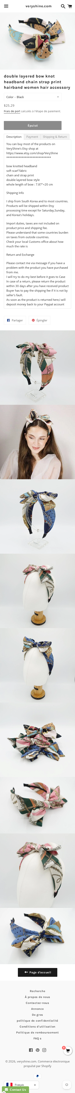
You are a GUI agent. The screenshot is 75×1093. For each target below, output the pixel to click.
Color (9, 97)
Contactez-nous (37, 1003)
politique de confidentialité (37, 1020)
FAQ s (37, 1038)
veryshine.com (37, 6)
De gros (37, 1014)
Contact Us (17, 1089)
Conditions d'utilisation (37, 1026)
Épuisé (33, 125)
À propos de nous (37, 997)
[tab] (14, 137)
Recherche (37, 991)
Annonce (37, 1009)
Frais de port (12, 111)
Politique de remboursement (37, 1032)
